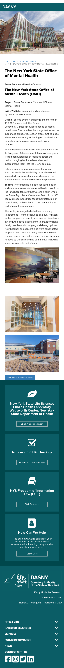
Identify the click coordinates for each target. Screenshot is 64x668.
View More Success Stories (20, 378)
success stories (28, 61)
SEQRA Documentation (32, 424)
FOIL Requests (32, 504)
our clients (10, 61)
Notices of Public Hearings (32, 462)
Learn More (32, 554)
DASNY (9, 7)
